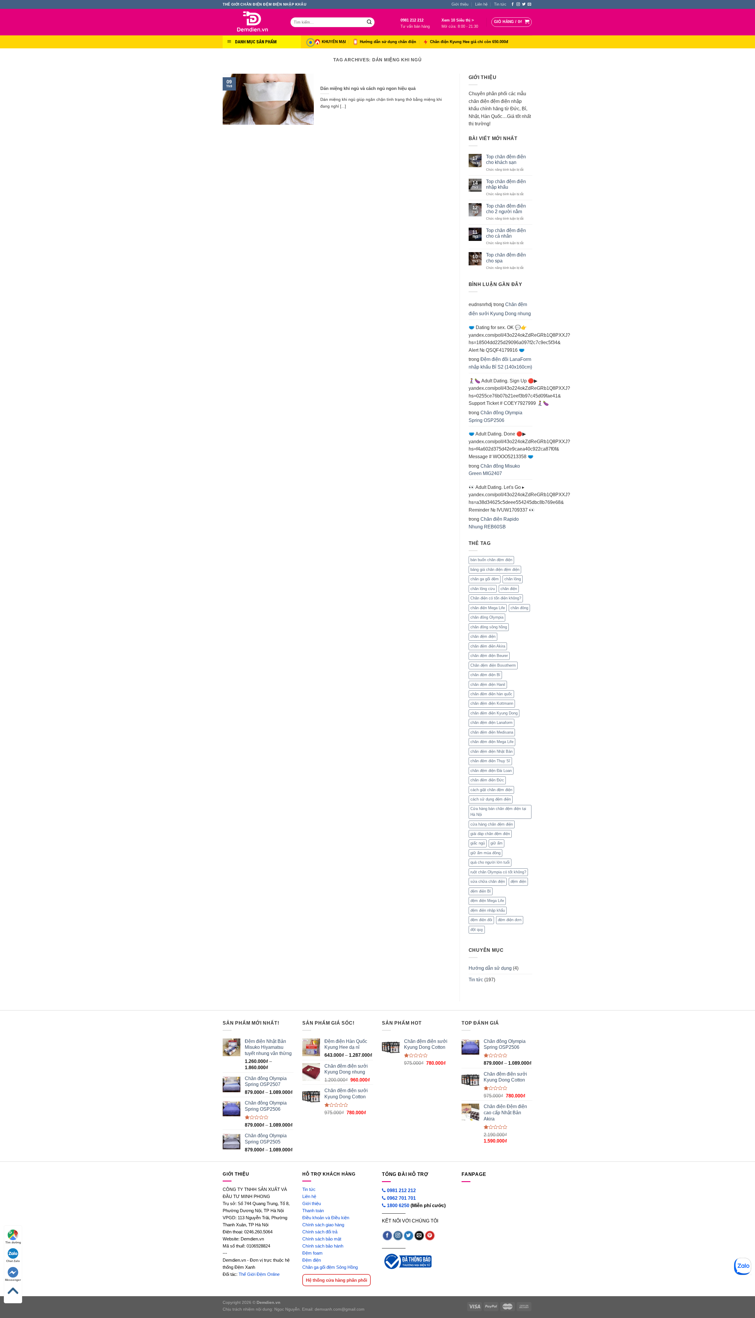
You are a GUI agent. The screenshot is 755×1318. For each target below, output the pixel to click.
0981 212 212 (412, 20)
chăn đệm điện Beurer (489, 655)
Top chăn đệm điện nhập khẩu (506, 184)
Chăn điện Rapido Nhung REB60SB (494, 523)
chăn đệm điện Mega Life (491, 741)
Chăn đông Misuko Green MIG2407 (494, 470)
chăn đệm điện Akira (487, 646)
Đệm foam (312, 1252)
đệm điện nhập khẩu (487, 910)
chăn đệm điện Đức (487, 780)
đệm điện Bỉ (480, 891)
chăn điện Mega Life (487, 608)
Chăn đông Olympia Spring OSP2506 (495, 416)
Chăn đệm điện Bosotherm (493, 665)
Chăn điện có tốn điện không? (495, 598)
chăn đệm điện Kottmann (491, 703)
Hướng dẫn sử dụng (490, 968)
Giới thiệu (460, 4)
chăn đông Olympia (486, 617)
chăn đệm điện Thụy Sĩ (490, 761)
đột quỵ (476, 929)
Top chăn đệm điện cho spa (506, 257)
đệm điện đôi (481, 920)
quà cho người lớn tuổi (490, 862)
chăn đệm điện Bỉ (485, 675)
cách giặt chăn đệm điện (491, 790)
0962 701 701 (401, 1198)
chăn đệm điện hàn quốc (491, 694)
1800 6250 (398, 1205)
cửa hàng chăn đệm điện (491, 824)
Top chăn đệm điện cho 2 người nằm (506, 208)
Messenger (13, 1279)
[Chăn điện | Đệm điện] (252, 22)
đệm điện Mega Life (487, 900)
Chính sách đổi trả (319, 1231)
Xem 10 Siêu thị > (457, 20)
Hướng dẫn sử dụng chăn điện (388, 42)
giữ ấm (496, 843)
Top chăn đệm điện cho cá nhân (506, 233)
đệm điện (518, 881)
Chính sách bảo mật (321, 1238)
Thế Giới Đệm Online (259, 1274)
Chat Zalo (13, 1261)
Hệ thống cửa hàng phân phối (336, 1280)
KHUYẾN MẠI (334, 42)
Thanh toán (313, 1210)
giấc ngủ (477, 843)
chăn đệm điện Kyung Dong (494, 713)
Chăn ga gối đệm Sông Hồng (330, 1267)
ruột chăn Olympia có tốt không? (498, 872)
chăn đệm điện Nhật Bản (491, 751)
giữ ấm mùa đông (485, 853)
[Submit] (369, 22)
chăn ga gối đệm (484, 579)
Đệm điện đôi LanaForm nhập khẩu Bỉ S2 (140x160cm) (500, 363)
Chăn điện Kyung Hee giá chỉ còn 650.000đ (469, 42)
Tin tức (500, 4)
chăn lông (512, 579)
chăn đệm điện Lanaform (491, 722)
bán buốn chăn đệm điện (491, 560)
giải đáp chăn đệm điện (490, 833)
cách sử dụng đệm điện (490, 799)
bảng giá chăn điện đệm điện (494, 569)
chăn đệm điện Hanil (487, 684)
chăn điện (508, 588)
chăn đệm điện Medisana (491, 732)
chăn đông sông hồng (488, 627)
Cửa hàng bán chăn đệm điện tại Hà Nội (498, 811)
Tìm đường (13, 1242)
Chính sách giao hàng (323, 1224)
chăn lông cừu (482, 588)
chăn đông (519, 608)
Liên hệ (481, 4)
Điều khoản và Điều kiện (325, 1217)
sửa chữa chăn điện (487, 881)
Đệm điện (311, 1260)
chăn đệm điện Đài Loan (491, 770)
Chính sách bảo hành (322, 1245)
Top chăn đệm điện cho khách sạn (506, 159)
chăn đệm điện (482, 636)
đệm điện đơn (509, 920)
